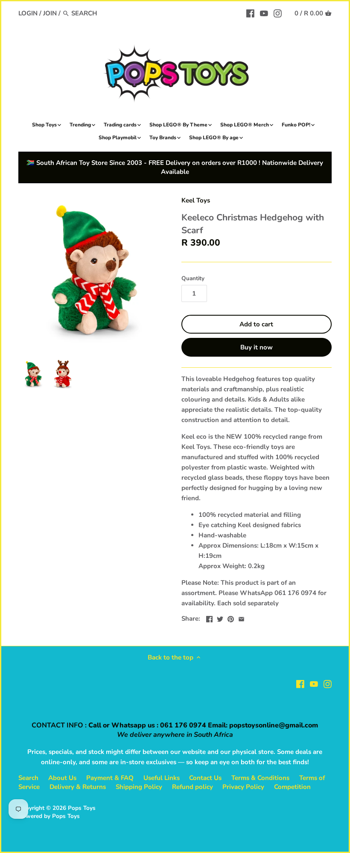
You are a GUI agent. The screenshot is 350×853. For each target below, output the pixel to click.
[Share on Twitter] (220, 617)
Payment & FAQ (110, 778)
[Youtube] (264, 13)
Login (28, 13)
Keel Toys (195, 200)
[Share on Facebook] (209, 617)
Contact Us (205, 778)
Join (50, 13)
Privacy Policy (243, 787)
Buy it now (256, 347)
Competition (292, 787)
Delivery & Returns (78, 787)
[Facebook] (250, 13)
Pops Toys (82, 808)
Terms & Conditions (260, 778)
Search (28, 778)
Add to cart (256, 324)
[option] (33, 374)
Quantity (192, 278)
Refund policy (192, 787)
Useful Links (161, 778)
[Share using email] (241, 617)
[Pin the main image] (231, 617)
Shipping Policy (139, 787)
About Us (62, 778)
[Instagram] (278, 13)
